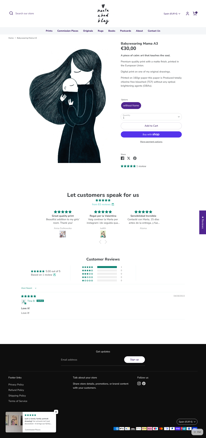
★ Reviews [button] (202, 222)
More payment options (151, 141)
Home (11, 38)
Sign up (134, 359)
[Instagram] (139, 383)
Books (111, 30)
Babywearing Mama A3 (27, 38)
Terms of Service (17, 401)
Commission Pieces (67, 30)
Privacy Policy (16, 384)
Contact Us (154, 30)
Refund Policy (16, 390)
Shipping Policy (17, 395)
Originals (88, 30)
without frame (131, 105)
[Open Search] (11, 13)
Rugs (100, 30)
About (139, 30)
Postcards (125, 30)
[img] (103, 200)
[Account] (187, 13)
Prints (49, 30)
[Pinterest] (143, 383)
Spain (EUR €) (170, 13)
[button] (128, 166)
